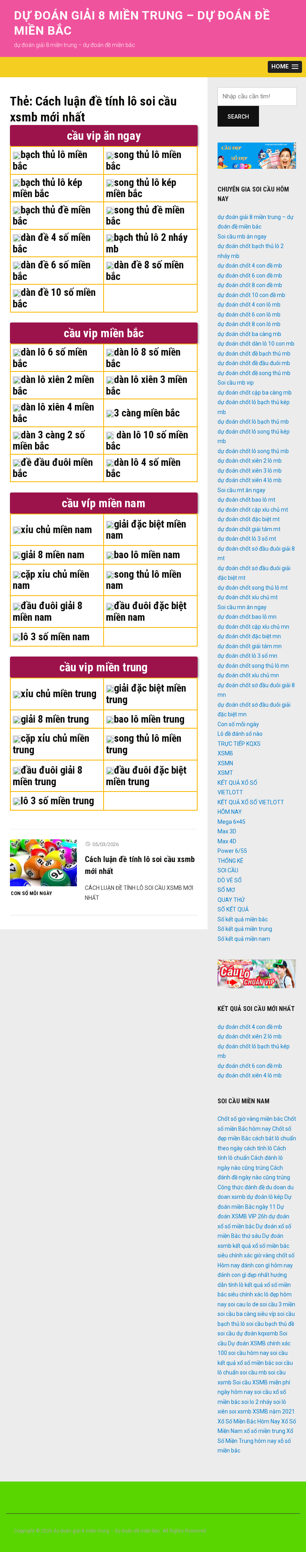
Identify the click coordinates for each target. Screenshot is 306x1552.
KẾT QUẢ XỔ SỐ (237, 783)
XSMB (225, 753)
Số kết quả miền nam (244, 939)
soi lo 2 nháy (256, 1402)
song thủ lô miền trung (143, 744)
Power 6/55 (232, 851)
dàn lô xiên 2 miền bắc (53, 385)
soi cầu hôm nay (248, 1353)
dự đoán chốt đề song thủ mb (254, 373)
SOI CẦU (228, 870)
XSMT (225, 773)
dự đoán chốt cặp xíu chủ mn (253, 627)
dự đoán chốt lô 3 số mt (247, 539)
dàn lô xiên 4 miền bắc (53, 412)
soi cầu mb (253, 1372)
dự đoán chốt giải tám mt (249, 529)
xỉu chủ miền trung (58, 694)
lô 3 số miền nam (55, 637)
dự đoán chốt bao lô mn (247, 617)
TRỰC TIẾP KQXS (239, 744)
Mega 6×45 (231, 822)
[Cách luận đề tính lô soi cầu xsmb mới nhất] (43, 862)
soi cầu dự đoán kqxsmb (248, 1333)
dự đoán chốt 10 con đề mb (251, 295)
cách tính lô (258, 1148)
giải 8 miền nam (52, 555)
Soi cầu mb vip (236, 382)
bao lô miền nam (147, 555)
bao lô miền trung (149, 719)
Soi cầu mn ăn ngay (242, 607)
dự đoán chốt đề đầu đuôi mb (254, 363)
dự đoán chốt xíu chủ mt (248, 597)
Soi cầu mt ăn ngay (241, 490)
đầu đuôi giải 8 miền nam (47, 611)
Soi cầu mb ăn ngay (242, 236)
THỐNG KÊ (230, 861)
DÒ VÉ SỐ (230, 880)
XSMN (225, 763)
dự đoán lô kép (265, 1197)
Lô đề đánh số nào (240, 734)
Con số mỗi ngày (31, 893)
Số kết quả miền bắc (243, 919)
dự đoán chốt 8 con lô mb (249, 324)
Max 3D (227, 831)
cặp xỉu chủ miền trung (51, 744)
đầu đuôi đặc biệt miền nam (146, 611)
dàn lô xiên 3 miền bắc (146, 385)
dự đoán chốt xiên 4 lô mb (250, 480)
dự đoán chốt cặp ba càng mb (255, 392)
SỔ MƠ (226, 890)
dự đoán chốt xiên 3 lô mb (250, 470)
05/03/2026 (105, 844)
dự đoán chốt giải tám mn (250, 646)
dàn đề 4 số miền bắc (51, 243)
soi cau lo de (243, 1304)
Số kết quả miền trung (245, 929)
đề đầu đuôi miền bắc (53, 468)
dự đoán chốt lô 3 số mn (247, 656)
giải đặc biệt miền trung (146, 694)
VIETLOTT (230, 792)
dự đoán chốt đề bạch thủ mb (254, 353)
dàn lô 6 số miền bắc (50, 357)
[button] (285, 67)
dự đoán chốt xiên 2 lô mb (250, 460)
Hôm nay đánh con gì (244, 1265)
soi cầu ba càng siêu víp (247, 1314)
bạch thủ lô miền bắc (50, 160)
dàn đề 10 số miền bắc (54, 298)
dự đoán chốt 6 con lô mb (249, 314)
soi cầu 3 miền (277, 1304)
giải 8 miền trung (55, 719)
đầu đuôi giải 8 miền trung (47, 776)
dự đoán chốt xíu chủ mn (248, 675)
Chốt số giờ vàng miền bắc (250, 1119)
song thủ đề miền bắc (145, 215)
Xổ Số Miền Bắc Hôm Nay (249, 1421)
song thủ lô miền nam (143, 580)
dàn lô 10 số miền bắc (147, 440)
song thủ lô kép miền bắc (141, 188)
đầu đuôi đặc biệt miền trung (146, 776)
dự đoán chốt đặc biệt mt (249, 519)
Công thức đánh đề (241, 1187)
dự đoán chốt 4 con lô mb (249, 304)
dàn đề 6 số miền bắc (51, 270)
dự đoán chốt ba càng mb (249, 334)
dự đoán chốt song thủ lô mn (253, 666)
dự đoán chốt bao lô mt (246, 499)
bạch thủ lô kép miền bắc (47, 188)
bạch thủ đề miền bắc (51, 215)
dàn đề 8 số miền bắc (145, 270)
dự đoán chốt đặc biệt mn (249, 636)
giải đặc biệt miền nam (146, 529)
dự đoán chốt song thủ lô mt (253, 587)
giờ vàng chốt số (274, 1255)
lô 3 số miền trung (57, 801)
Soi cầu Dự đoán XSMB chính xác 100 (254, 1343)
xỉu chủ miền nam (56, 530)
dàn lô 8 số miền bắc (143, 357)
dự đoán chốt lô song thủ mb (253, 451)
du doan (276, 1187)
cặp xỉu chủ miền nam (51, 580)
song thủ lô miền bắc (143, 160)
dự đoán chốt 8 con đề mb (250, 285)
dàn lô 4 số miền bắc (143, 468)
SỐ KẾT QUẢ (233, 909)
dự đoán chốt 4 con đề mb (250, 265)
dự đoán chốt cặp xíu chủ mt (253, 509)
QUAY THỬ (231, 900)
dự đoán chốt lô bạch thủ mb (253, 421)
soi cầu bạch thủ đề (270, 1324)
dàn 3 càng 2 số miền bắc (49, 440)
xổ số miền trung (264, 1431)
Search (238, 116)
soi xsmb (240, 1411)
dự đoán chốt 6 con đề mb (250, 275)
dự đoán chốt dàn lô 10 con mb (256, 343)
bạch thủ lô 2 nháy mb (147, 243)
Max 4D (227, 841)
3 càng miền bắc (147, 413)
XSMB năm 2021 (274, 1411)
